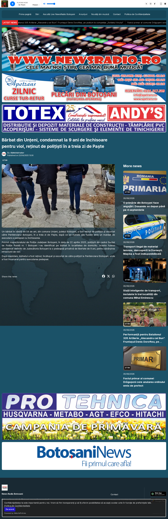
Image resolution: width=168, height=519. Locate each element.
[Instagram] (150, 3)
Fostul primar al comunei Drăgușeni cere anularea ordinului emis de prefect (114, 22)
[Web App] (161, 3)
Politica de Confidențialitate (17, 506)
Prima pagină (25, 14)
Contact (117, 14)
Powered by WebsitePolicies (15, 513)
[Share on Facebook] (103, 276)
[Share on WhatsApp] (113, 276)
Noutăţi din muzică (100, 14)
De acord (10, 509)
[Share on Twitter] (108, 276)
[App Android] (165, 3)
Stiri (37, 14)
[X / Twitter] (146, 3)
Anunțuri (83, 14)
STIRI (4, 160)
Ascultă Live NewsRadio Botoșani (59, 14)
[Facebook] (154, 3)
